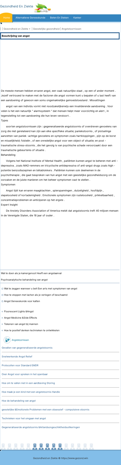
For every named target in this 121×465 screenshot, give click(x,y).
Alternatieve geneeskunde (30, 17)
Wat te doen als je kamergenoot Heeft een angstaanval (31, 273)
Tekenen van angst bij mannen (21, 324)
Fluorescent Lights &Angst (19, 311)
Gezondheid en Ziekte (16, 28)
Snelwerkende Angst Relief (17, 356)
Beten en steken (59, 17)
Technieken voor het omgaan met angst (24, 418)
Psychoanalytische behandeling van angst (24, 279)
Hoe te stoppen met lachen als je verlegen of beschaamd (35, 294)
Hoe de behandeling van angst (19, 400)
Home (6, 17)
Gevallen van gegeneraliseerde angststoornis (27, 347)
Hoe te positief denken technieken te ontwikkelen (32, 330)
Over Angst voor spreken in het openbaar (25, 374)
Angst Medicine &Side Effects (20, 317)
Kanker (77, 17)
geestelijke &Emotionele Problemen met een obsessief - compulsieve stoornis (45, 409)
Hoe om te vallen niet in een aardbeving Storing (28, 383)
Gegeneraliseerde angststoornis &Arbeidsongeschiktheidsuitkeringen (41, 427)
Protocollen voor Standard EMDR (20, 365)
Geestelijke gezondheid (46, 28)
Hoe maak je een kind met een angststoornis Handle (31, 391)
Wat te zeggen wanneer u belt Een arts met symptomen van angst (40, 288)
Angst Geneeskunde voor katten (22, 301)
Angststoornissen (71, 28)
